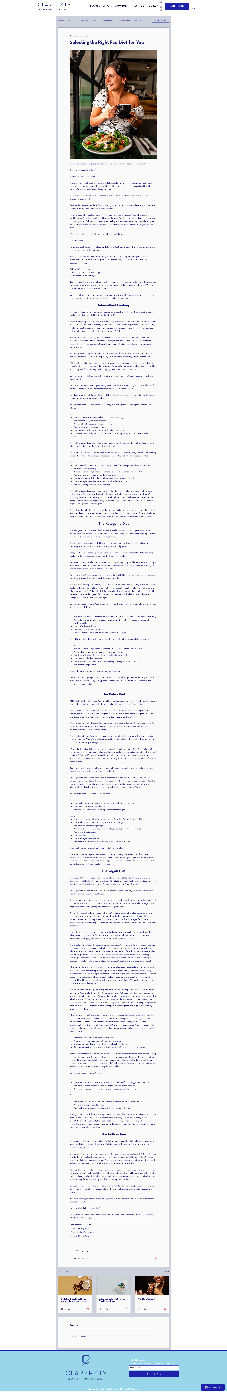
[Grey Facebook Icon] (161, 10)
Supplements (108, 20)
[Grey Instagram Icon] (161, 6)
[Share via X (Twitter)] (77, 1251)
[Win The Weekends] (152, 1285)
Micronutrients (124, 20)
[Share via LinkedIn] (82, 1251)
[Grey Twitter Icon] (161, 2)
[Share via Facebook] (71, 1251)
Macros (95, 20)
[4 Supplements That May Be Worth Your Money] (113, 1285)
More (136, 20)
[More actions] (155, 36)
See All (166, 1271)
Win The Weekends (146, 1299)
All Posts (61, 20)
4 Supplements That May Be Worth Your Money (112, 1300)
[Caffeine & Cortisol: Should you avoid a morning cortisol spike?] (75, 1285)
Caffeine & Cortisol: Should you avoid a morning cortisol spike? (74, 1300)
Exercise (84, 20)
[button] (193, 7)
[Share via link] (88, 1251)
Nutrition (72, 20)
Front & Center (131, 1389)
